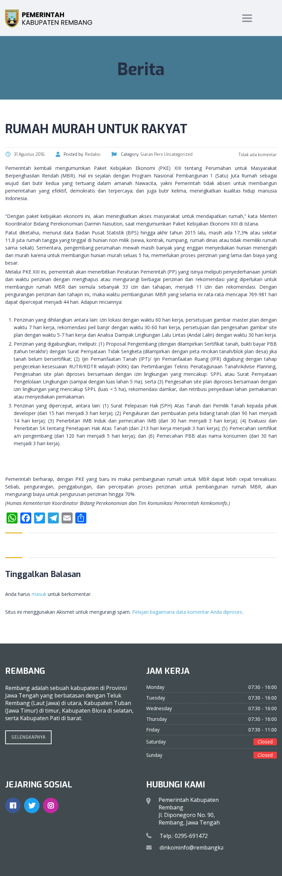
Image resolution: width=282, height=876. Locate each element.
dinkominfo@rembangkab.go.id (200, 847)
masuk (39, 594)
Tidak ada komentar (257, 155)
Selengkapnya (28, 737)
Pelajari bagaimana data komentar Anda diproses (187, 612)
